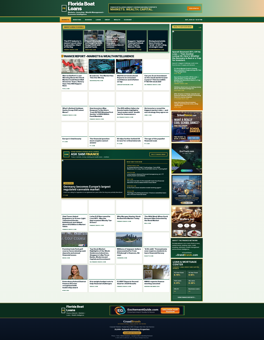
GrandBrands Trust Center (132, 333)
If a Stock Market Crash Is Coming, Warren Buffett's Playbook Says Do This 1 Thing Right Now (187, 70)
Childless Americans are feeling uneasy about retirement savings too (187, 87)
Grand (132, 321)
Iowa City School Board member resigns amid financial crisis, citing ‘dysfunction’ (186, 103)
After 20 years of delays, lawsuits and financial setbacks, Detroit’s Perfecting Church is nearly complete (187, 95)
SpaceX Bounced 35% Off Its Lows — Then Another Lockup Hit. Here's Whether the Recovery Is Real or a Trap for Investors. (187, 79)
